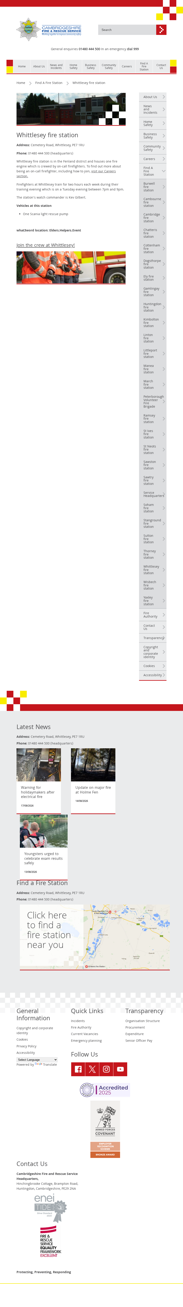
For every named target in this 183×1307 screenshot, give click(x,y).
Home (21, 83)
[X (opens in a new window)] (92, 1069)
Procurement (135, 1028)
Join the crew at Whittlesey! (46, 246)
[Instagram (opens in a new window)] (106, 1069)
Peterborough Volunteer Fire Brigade (153, 402)
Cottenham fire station (151, 249)
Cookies (149, 666)
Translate (50, 1065)
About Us (150, 97)
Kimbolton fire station (151, 323)
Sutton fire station (148, 539)
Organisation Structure (142, 1021)
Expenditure (134, 1034)
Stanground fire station (152, 524)
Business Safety (150, 136)
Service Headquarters (153, 494)
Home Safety (148, 124)
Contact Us (149, 627)
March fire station (148, 385)
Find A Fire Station (48, 83)
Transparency (153, 638)
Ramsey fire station (149, 419)
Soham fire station (148, 508)
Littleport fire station (150, 354)
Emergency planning (86, 1041)
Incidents (78, 1021)
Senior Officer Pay (138, 1041)
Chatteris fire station (150, 234)
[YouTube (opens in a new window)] (120, 1069)
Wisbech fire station (149, 586)
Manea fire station (148, 369)
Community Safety (152, 148)
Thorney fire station (149, 555)
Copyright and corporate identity (150, 652)
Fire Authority (150, 615)
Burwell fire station (149, 187)
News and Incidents (150, 110)
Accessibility (152, 675)
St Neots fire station (149, 450)
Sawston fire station (149, 465)
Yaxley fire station (148, 601)
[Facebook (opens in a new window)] (78, 1069)
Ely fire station (148, 278)
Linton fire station (148, 338)
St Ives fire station (148, 435)
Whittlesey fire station (151, 570)
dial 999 (133, 49)
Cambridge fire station (151, 218)
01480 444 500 (89, 49)
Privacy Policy (26, 1046)
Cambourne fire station (152, 203)
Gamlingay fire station (151, 292)
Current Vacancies (84, 1034)
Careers (149, 159)
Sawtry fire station (148, 481)
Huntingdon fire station (152, 308)
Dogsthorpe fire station (152, 264)
